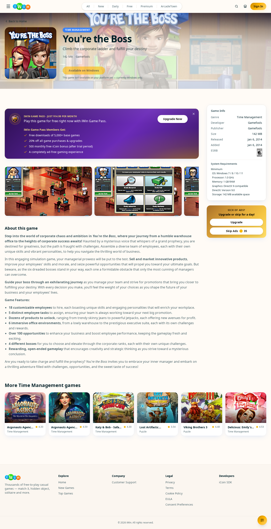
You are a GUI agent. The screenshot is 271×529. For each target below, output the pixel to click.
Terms (169, 488)
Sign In (258, 6)
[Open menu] (8, 6)
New (101, 6)
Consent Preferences (179, 504)
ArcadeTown (169, 6)
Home (62, 482)
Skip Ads (236, 231)
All (88, 6)
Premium (147, 6)
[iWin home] (22, 6)
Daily (115, 6)
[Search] (236, 6)
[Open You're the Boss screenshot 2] (138, 191)
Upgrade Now (172, 119)
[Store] (245, 6)
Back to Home (18, 21)
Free (130, 6)
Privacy (170, 482)
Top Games (65, 493)
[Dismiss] (193, 114)
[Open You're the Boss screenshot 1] (48, 191)
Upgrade (236, 222)
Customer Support (124, 482)
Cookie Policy (174, 493)
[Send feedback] (262, 520)
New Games (66, 488)
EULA (168, 499)
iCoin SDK (225, 482)
